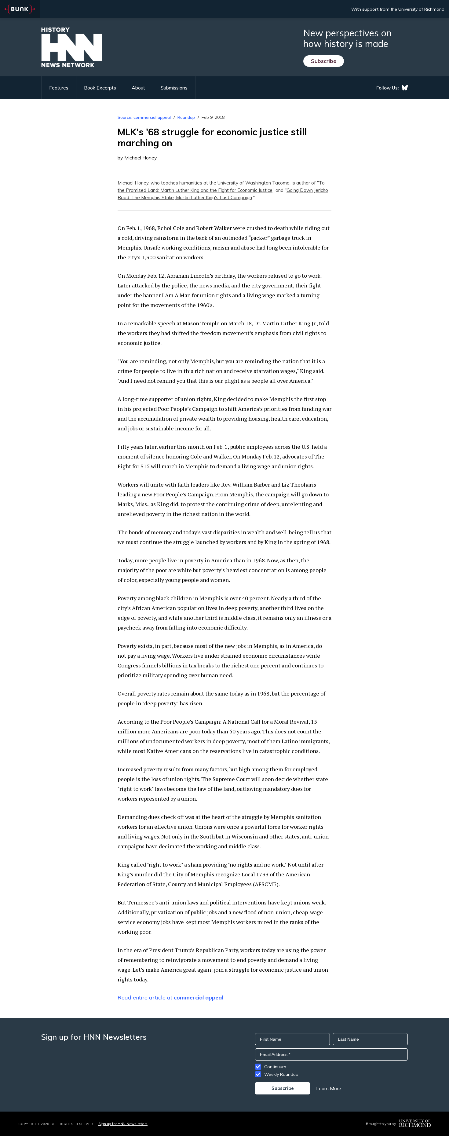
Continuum (275, 1066)
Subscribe (323, 60)
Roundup (186, 117)
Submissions (174, 88)
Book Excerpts (100, 88)
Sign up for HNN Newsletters (123, 1123)
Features (58, 88)
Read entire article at (170, 997)
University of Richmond (421, 9)
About (138, 88)
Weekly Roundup (281, 1074)
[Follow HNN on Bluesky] (405, 88)
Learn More (328, 1088)
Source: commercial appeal (144, 117)
